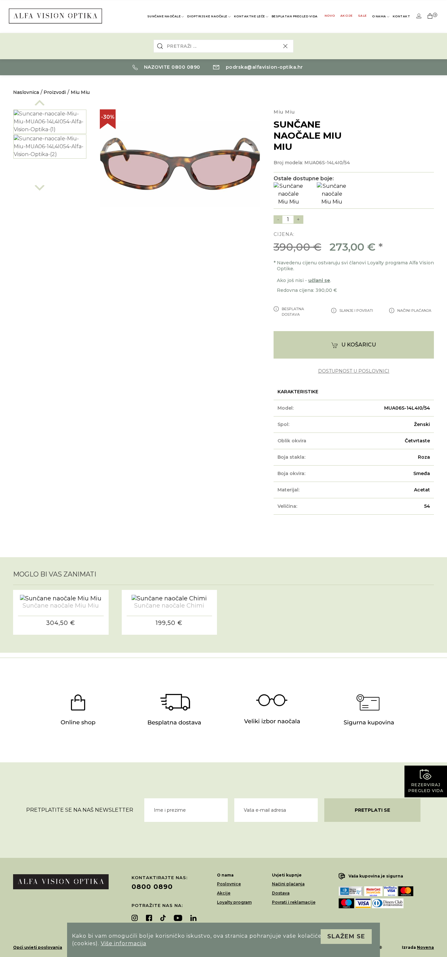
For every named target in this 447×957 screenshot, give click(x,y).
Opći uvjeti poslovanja (37, 947)
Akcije (346, 15)
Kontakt (401, 16)
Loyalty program (234, 902)
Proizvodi (55, 92)
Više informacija (123, 943)
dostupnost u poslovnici (353, 371)
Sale (362, 15)
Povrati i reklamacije (293, 902)
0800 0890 (152, 887)
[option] (50, 121)
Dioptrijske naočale (207, 16)
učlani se (319, 280)
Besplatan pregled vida (295, 16)
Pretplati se (372, 810)
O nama (379, 16)
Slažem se (346, 936)
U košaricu (358, 345)
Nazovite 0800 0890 (171, 67)
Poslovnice (229, 883)
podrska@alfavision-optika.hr (263, 67)
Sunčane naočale (164, 16)
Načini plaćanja (288, 883)
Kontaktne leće (249, 16)
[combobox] (223, 46)
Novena (425, 947)
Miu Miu (80, 92)
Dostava (281, 893)
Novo (330, 15)
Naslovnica (26, 92)
